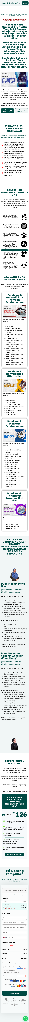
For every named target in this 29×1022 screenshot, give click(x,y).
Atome (7, 976)
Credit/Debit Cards (10, 979)
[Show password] (25, 926)
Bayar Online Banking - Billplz (13, 967)
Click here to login (19, 895)
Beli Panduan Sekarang (14, 854)
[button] (25, 1018)
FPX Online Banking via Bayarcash (14, 984)
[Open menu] (19, 3)
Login (25, 3)
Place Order (14, 993)
